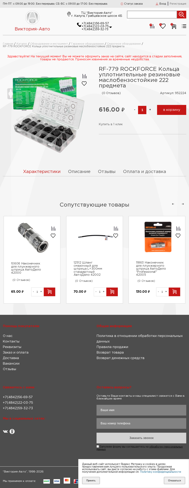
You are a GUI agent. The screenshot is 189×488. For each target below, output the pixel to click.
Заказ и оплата (16, 352)
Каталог (21, 44)
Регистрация (178, 4)
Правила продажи (112, 347)
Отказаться (174, 480)
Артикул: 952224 (173, 93)
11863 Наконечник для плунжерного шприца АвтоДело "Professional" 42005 (151, 268)
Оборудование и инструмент (49, 44)
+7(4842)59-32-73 (95, 29)
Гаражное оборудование (87, 44)
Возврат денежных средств (121, 358)
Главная (8, 44)
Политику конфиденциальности (160, 472)
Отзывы (9, 369)
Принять (91, 480)
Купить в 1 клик (111, 124)
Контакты (11, 341)
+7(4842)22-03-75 (95, 26)
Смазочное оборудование (124, 44)
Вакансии (11, 363)
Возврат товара (110, 352)
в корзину (171, 109)
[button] (172, 203)
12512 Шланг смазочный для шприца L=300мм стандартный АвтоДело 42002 (87, 268)
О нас (8, 336)
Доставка (11, 358)
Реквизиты (12, 347)
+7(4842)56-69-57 (95, 23)
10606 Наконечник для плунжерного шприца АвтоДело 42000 (26, 268)
